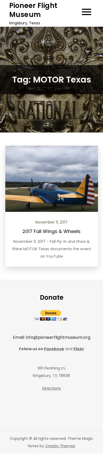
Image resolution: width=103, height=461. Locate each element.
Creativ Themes (60, 446)
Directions (51, 388)
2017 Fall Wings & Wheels (51, 231)
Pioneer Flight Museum (33, 10)
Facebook (54, 349)
